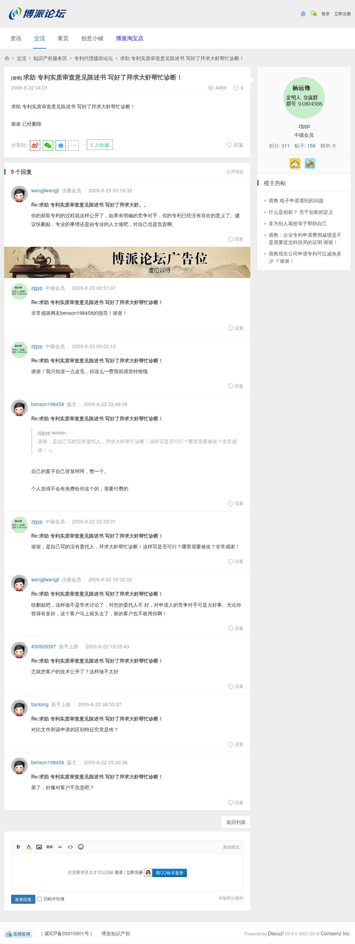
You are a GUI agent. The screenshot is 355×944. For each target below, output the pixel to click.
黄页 (63, 38)
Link (49, 846)
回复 (238, 144)
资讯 (15, 38)
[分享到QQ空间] (60, 145)
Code (70, 846)
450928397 (43, 646)
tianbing (40, 704)
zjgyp (37, 287)
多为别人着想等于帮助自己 (298, 223)
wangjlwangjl (45, 190)
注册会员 (71, 190)
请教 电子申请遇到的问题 (296, 200)
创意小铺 (92, 38)
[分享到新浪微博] (35, 145)
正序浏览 (235, 171)
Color (28, 846)
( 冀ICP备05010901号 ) (66, 933)
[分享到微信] (48, 145)
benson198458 (47, 404)
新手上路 (68, 646)
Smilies (80, 846)
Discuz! (276, 933)
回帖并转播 (54, 898)
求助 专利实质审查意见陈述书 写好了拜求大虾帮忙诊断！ (182, 57)
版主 (72, 404)
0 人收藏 (99, 144)
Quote (60, 846)
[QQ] (18, 933)
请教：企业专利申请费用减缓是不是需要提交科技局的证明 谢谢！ (305, 238)
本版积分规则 (230, 898)
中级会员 (55, 287)
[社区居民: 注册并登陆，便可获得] (297, 166)
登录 (325, 13)
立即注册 (342, 13)
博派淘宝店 (130, 38)
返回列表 (236, 821)
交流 (39, 38)
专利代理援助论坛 (93, 57)
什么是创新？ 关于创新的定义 (301, 211)
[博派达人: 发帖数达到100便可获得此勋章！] (312, 166)
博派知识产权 (7, 58)
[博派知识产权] (37, 22)
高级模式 (231, 847)
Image (39, 846)
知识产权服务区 (50, 57)
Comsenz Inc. (336, 933)
